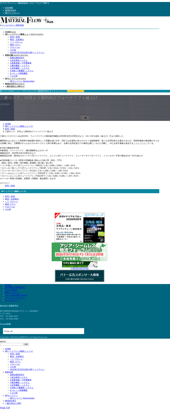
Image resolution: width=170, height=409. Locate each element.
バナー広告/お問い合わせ (16, 295)
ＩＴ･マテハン (16, 42)
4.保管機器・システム (19, 68)
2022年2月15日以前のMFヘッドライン (27, 52)
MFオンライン (11, 395)
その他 (13, 50)
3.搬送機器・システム (19, 66)
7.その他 (14, 76)
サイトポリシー (12, 300)
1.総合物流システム (19, 60)
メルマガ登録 (11, 290)
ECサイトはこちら (75, 91)
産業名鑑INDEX (17, 58)
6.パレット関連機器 (19, 73)
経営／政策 (15, 37)
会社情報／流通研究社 (15, 287)
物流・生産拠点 (17, 39)
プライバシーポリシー (15, 298)
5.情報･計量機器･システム (21, 71)
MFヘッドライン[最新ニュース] (19, 351)
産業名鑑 (9, 372)
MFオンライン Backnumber (22, 81)
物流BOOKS (10, 10)
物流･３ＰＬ (15, 45)
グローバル (15, 47)
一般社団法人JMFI (13, 403)
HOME (8, 285)
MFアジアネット (12, 13)
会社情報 (9, 8)
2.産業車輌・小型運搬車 (20, 63)
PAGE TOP (5, 408)
